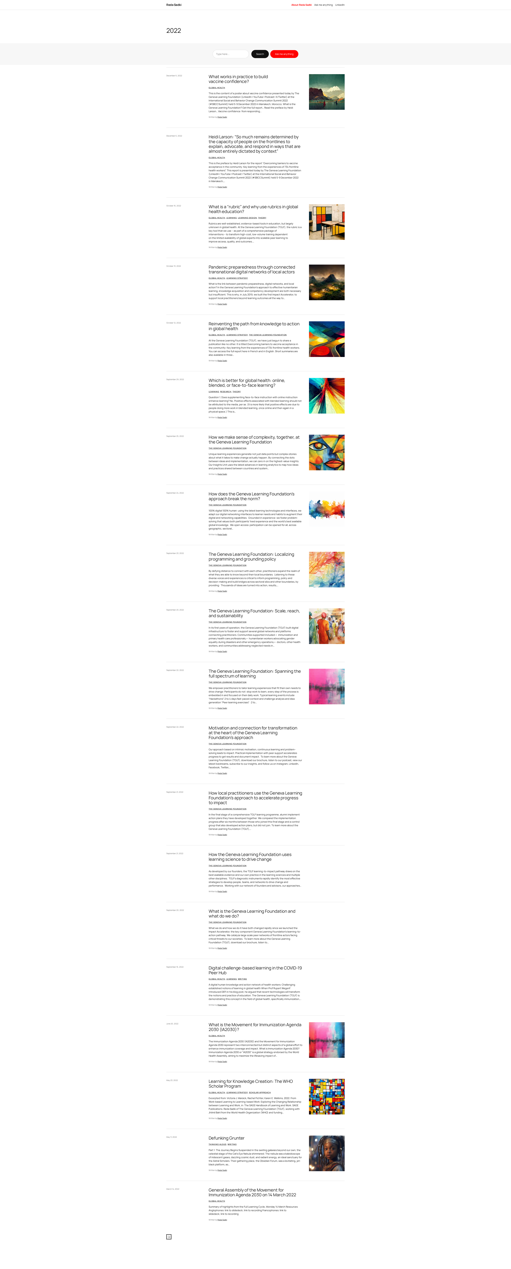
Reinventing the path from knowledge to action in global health (254, 326)
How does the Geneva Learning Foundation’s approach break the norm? (251, 496)
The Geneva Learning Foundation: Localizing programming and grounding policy (251, 556)
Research (225, 391)
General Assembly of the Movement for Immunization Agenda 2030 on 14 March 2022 (252, 1192)
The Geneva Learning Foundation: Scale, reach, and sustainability (254, 613)
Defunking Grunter (227, 1138)
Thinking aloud (217, 1144)
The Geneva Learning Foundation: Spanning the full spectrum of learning (255, 673)
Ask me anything (284, 54)
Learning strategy (237, 278)
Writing (242, 979)
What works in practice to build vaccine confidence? (238, 79)
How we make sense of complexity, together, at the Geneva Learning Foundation (254, 439)
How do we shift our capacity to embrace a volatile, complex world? (249, 1242)
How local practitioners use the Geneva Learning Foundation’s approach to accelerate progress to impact (255, 798)
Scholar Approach (260, 1092)
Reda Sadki (173, 5)
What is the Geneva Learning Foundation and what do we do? (252, 913)
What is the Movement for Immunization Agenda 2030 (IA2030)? (255, 1027)
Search (260, 54)
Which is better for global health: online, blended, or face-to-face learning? (247, 383)
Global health (217, 87)
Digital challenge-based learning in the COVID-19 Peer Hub (255, 970)
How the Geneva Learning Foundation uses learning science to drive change (250, 857)
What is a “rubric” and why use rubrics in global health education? (253, 209)
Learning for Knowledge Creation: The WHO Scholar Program (251, 1083)
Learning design (247, 217)
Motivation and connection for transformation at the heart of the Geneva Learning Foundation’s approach (253, 732)
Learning (231, 217)
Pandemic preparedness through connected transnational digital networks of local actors (252, 269)
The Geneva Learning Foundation (268, 335)
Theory (262, 217)
